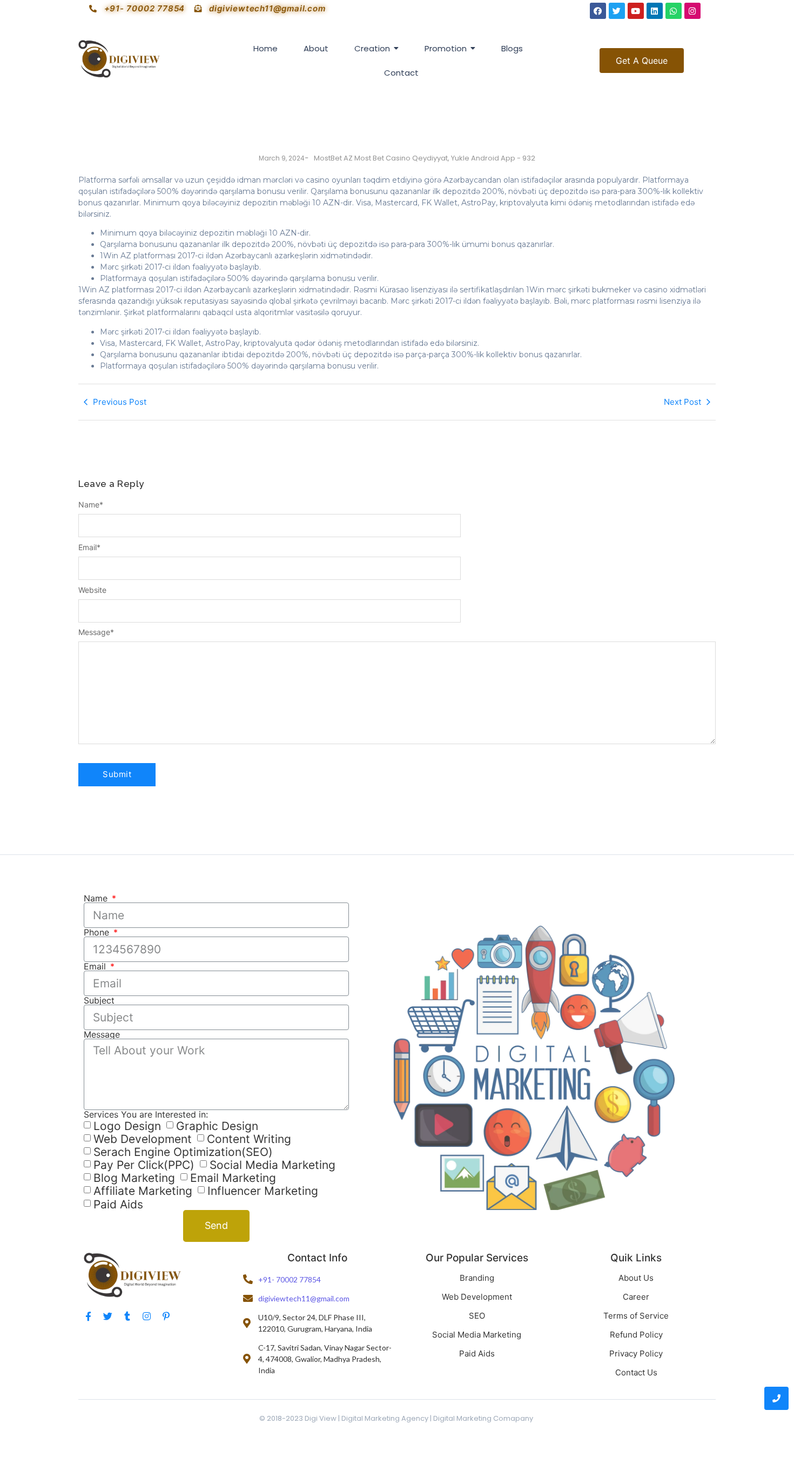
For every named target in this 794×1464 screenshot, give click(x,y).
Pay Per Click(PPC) (143, 1165)
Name (90, 505)
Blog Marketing (134, 1178)
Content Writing (249, 1139)
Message (96, 632)
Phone (98, 932)
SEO (477, 1316)
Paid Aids (118, 1204)
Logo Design (127, 1126)
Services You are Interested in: (146, 1114)
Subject (99, 1000)
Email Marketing (233, 1178)
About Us (636, 1278)
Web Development (142, 1139)
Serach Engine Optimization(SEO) (183, 1152)
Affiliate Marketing (142, 1191)
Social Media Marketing (272, 1165)
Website (92, 590)
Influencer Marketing (262, 1191)
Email (89, 547)
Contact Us (636, 1372)
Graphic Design (217, 1126)
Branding (477, 1278)
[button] (642, 60)
